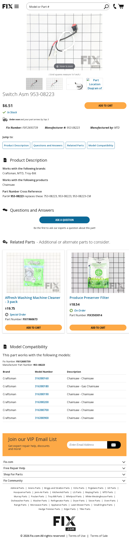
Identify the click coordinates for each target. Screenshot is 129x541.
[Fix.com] (8, 6)
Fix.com (8, 462)
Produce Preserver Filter (89, 298)
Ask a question (64, 220)
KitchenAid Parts (60, 492)
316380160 (42, 378)
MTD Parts (108, 492)
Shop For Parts (13, 474)
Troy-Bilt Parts (55, 496)
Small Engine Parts (103, 504)
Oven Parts (110, 500)
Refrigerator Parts (60, 500)
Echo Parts (79, 487)
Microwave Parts (38, 504)
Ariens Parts (34, 487)
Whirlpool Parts (74, 496)
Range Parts (20, 504)
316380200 (42, 402)
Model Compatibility (101, 145)
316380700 (42, 410)
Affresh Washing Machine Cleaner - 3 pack (32, 300)
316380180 (42, 386)
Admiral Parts (17, 487)
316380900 (42, 418)
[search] (106, 6)
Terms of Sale (99, 536)
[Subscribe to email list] (114, 445)
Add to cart (106, 105)
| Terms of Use (75, 536)
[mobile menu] (16, 6)
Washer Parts (40, 500)
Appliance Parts (59, 504)
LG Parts (77, 492)
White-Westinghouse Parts (99, 496)
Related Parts (75, 145)
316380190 (42, 394)
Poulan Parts (37, 496)
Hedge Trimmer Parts (49, 509)
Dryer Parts (79, 500)
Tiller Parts (85, 509)
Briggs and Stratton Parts (57, 487)
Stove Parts (94, 500)
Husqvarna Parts (22, 492)
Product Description (16, 145)
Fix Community (13, 480)
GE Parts (111, 487)
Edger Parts (70, 509)
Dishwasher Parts (20, 500)
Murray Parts (20, 496)
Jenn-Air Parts (42, 492)
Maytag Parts (92, 492)
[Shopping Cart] (121, 6)
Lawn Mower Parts (80, 504)
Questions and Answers (47, 145)
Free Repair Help (14, 468)
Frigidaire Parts (95, 487)
